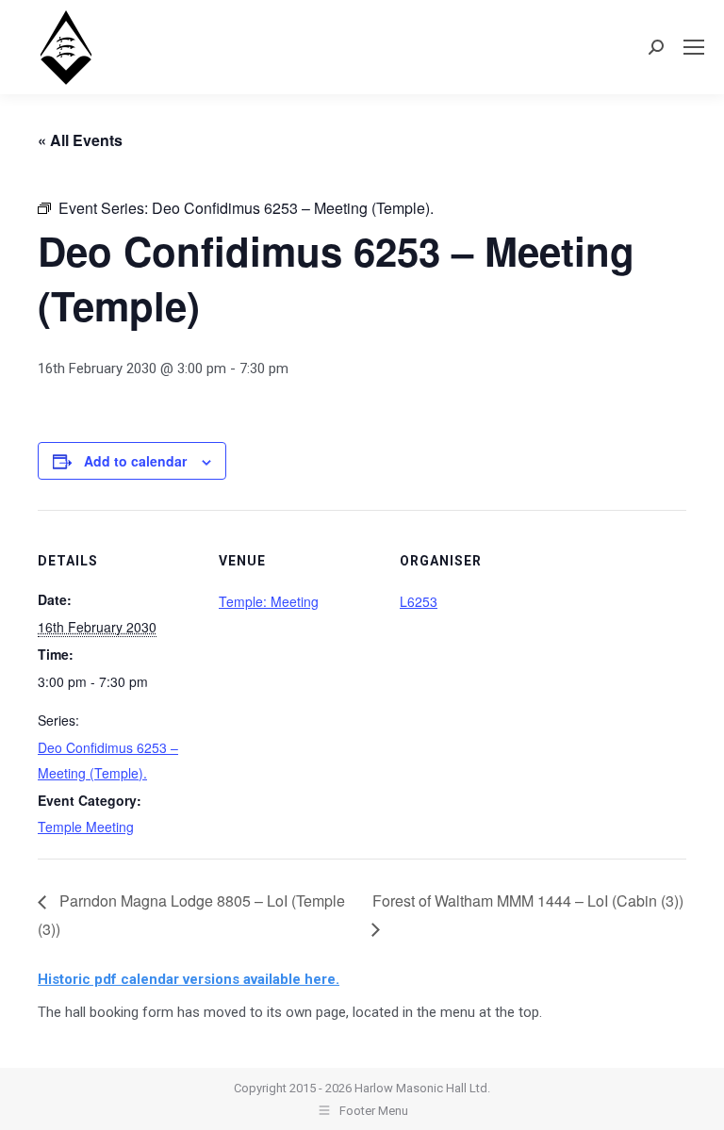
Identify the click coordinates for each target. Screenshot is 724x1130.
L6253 (418, 601)
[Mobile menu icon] (694, 47)
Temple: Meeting (269, 601)
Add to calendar (135, 460)
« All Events (80, 140)
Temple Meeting (86, 826)
